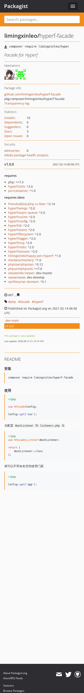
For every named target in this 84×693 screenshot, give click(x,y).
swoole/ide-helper (21, 273)
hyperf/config (17, 221)
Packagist (16, 6)
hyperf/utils (16, 186)
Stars (8, 131)
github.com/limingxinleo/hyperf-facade (32, 94)
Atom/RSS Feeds (13, 678)
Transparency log (16, 103)
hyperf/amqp (17, 208)
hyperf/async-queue (22, 212)
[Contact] (59, 674)
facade (25, 302)
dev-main (12, 320)
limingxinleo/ (21, 36)
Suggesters (12, 127)
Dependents (13, 122)
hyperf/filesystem (20, 234)
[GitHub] (78, 674)
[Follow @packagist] (68, 674)
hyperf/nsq (16, 243)
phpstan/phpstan (20, 264)
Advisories (11, 151)
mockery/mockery (20, 260)
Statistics (8, 685)
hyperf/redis (17, 247)
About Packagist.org (15, 673)
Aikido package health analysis (26, 155)
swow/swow (16, 277)
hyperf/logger (18, 238)
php (13, 302)
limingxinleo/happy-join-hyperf (30, 256)
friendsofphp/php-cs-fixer (26, 204)
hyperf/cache (17, 217)
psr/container (18, 191)
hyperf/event (17, 230)
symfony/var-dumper (23, 282)
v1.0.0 (9, 326)
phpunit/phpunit (20, 269)
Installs (9, 118)
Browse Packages (13, 691)
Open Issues (13, 136)
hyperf (38, 302)
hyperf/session (19, 251)
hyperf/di (15, 225)
